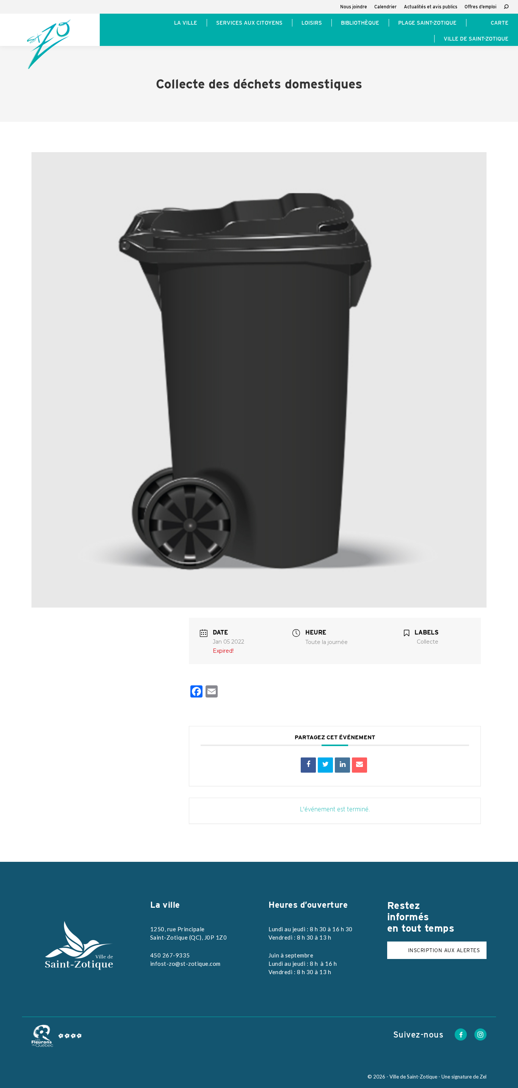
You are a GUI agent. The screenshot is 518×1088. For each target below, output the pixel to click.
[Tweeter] (325, 765)
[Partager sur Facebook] (308, 765)
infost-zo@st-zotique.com (185, 963)
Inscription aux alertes (444, 950)
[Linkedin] (342, 765)
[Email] (359, 765)
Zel (483, 1077)
